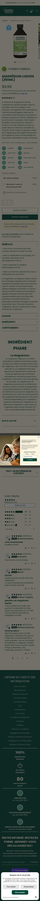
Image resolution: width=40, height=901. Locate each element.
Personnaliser (29, 887)
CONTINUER (29, 459)
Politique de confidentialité (10, 897)
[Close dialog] (39, 437)
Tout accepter (20, 892)
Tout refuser (11, 887)
